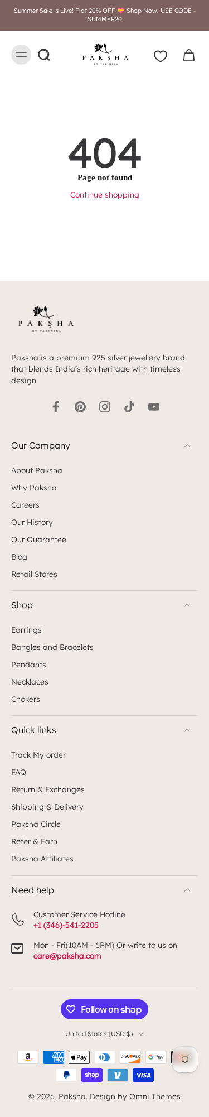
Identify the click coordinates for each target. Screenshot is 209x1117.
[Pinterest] (80, 406)
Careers (25, 504)
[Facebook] (55, 406)
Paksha (72, 1096)
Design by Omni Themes (135, 1096)
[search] (43, 55)
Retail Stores (34, 574)
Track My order (38, 754)
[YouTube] (154, 406)
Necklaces (29, 681)
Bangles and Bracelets (52, 647)
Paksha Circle (36, 824)
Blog (19, 556)
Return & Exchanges (48, 789)
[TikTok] (129, 406)
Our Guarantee (38, 539)
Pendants (28, 664)
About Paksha (36, 470)
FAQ (18, 772)
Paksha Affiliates (42, 858)
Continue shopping (104, 194)
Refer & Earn (34, 841)
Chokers (25, 699)
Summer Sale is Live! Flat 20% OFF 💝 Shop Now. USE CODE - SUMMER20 (105, 15)
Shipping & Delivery (47, 806)
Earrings (26, 629)
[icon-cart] (185, 55)
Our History (32, 522)
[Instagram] (105, 406)
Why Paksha (34, 487)
